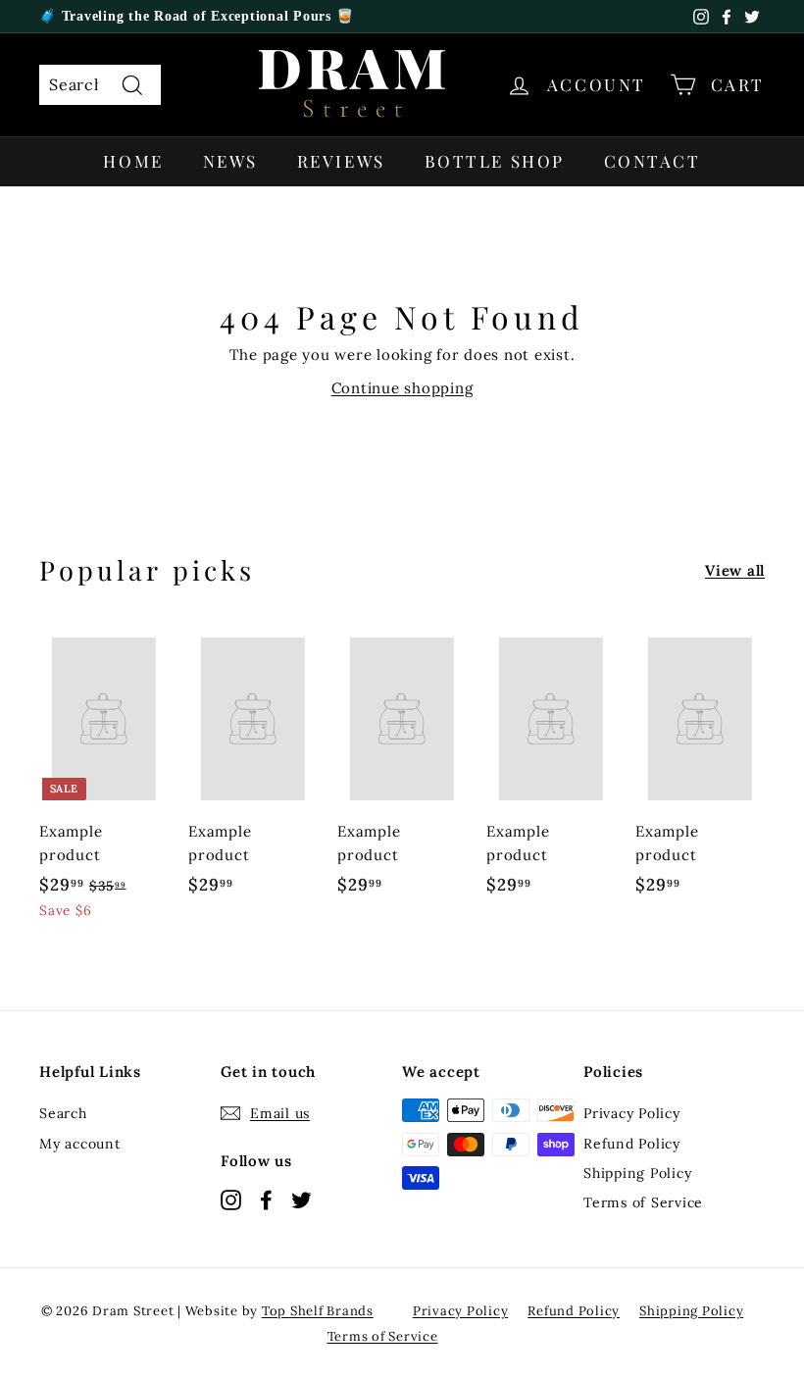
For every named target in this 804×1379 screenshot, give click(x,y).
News (230, 161)
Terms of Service (643, 1202)
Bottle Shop (495, 161)
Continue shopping (402, 388)
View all (735, 570)
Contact (652, 161)
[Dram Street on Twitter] (301, 1199)
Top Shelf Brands (318, 1310)
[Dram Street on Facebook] (266, 1199)
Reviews (341, 161)
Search (63, 1113)
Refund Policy (631, 1143)
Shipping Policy (637, 1173)
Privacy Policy (631, 1113)
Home (133, 161)
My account (80, 1143)
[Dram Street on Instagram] (231, 1199)
